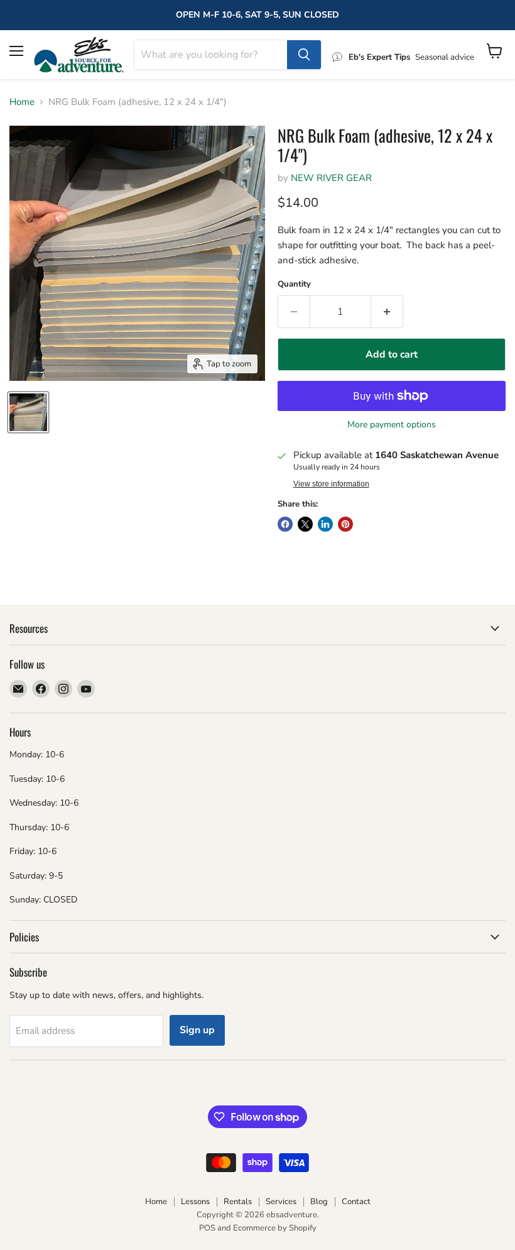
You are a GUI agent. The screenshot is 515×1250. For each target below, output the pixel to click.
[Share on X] (305, 524)
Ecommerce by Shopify (275, 1228)
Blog (319, 1201)
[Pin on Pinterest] (345, 524)
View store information (331, 484)
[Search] (304, 54)
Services (281, 1201)
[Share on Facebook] (285, 524)
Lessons (195, 1201)
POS (207, 1228)
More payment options (391, 425)
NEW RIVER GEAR (331, 178)
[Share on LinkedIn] (325, 524)
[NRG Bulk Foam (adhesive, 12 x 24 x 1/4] (28, 412)
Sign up (197, 1030)
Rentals (238, 1201)
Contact (356, 1201)
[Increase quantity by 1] (387, 311)
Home (22, 102)
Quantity (294, 284)
